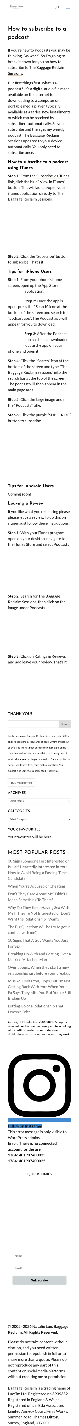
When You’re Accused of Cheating (36, 886)
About (39, 1184)
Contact (39, 1194)
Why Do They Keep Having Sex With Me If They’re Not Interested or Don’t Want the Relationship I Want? (39, 913)
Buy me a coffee (21, 782)
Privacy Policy (39, 1214)
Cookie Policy (39, 1224)
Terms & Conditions (39, 1204)
